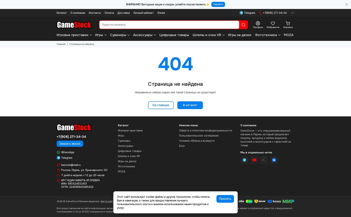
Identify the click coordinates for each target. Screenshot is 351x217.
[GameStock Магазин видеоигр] (74, 24)
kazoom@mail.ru (71, 165)
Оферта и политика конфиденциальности (205, 130)
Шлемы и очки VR (207, 35)
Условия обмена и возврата (197, 140)
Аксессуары (142, 35)
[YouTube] (254, 160)
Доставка (124, 12)
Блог (182, 146)
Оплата (109, 12)
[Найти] (243, 24)
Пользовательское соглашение (199, 135)
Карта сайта (107, 201)
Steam (161, 12)
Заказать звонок (69, 143)
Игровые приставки (72, 35)
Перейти (218, 4)
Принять (225, 199)
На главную (160, 105)
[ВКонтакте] (274, 160)
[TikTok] (264, 160)
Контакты (95, 12)
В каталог (190, 105)
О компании (77, 12)
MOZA (288, 35)
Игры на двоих (239, 35)
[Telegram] (244, 160)
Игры (99, 35)
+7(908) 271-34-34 (275, 12)
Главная (61, 44)
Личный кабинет (143, 12)
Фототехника (266, 35)
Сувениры (118, 35)
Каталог (62, 12)
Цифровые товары (174, 35)
